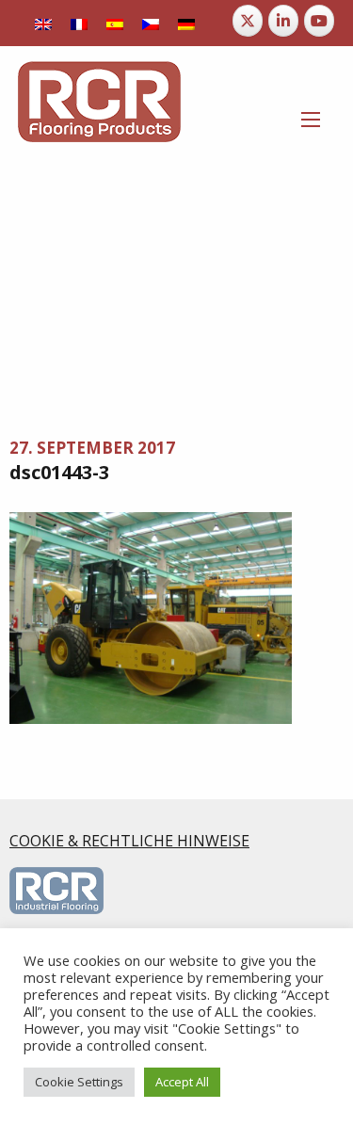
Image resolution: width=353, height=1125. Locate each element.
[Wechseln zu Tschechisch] (150, 23)
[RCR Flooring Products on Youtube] (319, 21)
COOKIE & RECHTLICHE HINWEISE (129, 840)
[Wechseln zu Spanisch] (115, 23)
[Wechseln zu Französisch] (79, 23)
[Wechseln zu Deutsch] (186, 23)
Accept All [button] (182, 1081)
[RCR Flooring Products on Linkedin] (283, 21)
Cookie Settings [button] (79, 1081)
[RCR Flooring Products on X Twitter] (248, 21)
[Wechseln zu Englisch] (43, 23)
